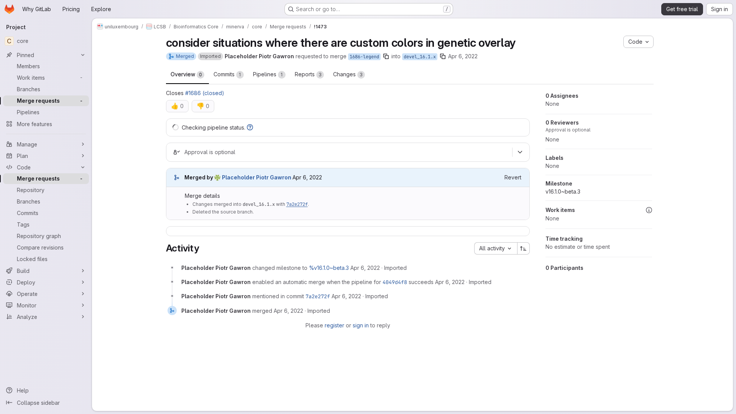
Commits (227, 74)
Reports (308, 74)
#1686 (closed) (204, 93)
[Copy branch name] (386, 56)
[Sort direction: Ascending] (524, 248)
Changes (348, 74)
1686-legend (364, 57)
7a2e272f (297, 204)
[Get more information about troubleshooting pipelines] (250, 127)
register (334, 325)
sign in (361, 325)
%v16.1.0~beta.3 (329, 267)
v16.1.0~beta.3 (562, 191)
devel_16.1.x (420, 57)
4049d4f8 (395, 282)
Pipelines (268, 74)
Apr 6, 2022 (463, 56)
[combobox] (495, 248)
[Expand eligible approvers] (520, 152)
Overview (186, 74)
